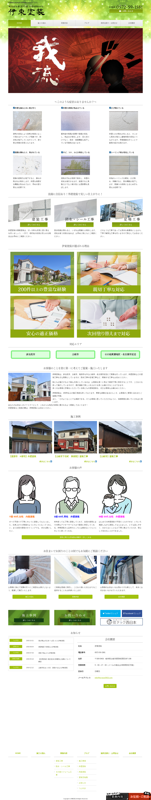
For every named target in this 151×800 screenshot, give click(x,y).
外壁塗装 (82, 766)
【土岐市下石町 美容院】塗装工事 (71, 456)
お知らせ (82, 783)
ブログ (86, 753)
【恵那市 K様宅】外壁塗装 (22, 456)
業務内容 (75, 597)
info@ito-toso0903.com (104, 678)
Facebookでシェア (132, 613)
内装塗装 (82, 772)
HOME (18, 753)
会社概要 (121, 597)
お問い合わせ (110, 686)
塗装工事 (59, 761)
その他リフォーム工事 (64, 773)
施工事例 (82, 761)
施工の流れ (29, 597)
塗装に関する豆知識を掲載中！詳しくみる (75, 537)
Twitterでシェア (111, 613)
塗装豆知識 (83, 777)
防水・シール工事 (63, 766)
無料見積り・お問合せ (109, 753)
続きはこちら (45, 461)
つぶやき (82, 788)
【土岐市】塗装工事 (108, 456)
